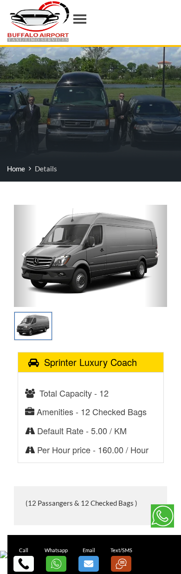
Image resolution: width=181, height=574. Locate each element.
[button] (25, 256)
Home (16, 168)
